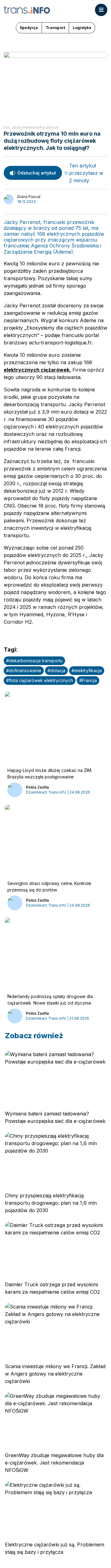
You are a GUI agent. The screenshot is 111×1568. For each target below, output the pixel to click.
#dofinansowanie (23, 670)
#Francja (88, 680)
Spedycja (29, 27)
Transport (55, 27)
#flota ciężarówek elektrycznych (39, 680)
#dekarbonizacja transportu (34, 660)
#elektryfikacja (87, 670)
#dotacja (56, 670)
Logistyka (82, 27)
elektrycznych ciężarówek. (37, 370)
